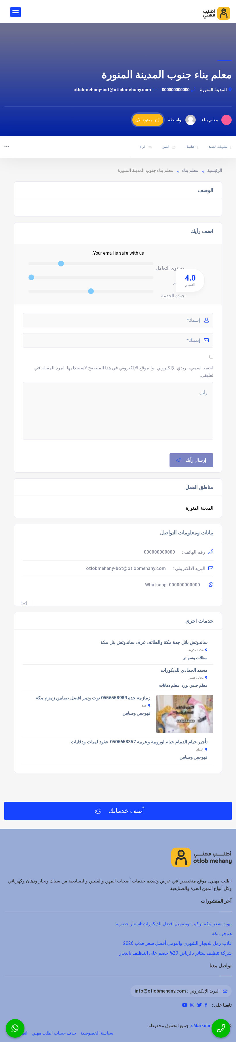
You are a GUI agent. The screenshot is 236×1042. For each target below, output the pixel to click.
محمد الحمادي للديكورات (184, 670)
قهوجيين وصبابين (137, 713)
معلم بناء (190, 170)
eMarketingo (204, 1025)
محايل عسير (196, 677)
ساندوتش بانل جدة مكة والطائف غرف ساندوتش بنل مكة (154, 642)
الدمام (199, 749)
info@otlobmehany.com (160, 991)
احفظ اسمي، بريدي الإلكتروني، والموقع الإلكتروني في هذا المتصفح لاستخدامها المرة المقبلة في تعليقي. (123, 371)
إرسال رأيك (195, 460)
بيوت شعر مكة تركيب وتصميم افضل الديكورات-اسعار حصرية (174, 923)
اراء (143, 146)
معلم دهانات (169, 685)
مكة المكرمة (196, 650)
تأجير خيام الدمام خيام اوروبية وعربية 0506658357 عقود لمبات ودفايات (139, 741)
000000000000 (175, 89)
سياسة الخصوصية (97, 1033)
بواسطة (175, 119)
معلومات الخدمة (218, 146)
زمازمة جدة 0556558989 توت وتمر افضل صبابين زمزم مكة (93, 698)
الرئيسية (214, 170)
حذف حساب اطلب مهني (54, 1033)
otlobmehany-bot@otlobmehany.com (112, 89)
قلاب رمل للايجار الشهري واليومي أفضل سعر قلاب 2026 (177, 943)
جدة (144, 705)
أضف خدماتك (125, 810)
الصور (165, 146)
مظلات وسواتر (195, 657)
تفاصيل (190, 146)
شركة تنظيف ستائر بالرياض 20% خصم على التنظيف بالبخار (175, 953)
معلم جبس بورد (195, 685)
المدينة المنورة (213, 89)
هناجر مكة (222, 933)
